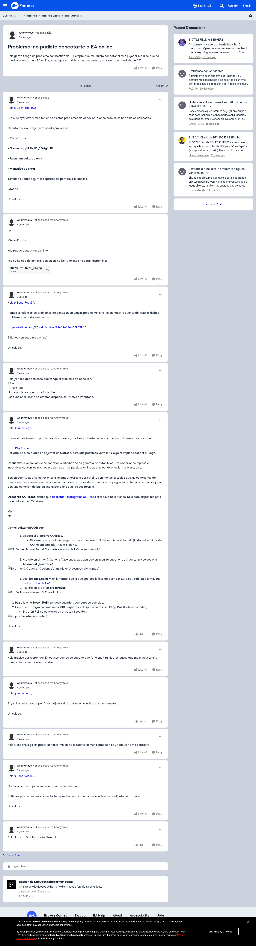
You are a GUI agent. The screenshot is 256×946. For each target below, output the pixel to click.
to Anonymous (59, 220)
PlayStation (23, 448)
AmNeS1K (195, 57)
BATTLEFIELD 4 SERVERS (206, 40)
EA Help (99, 915)
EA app (80, 915)
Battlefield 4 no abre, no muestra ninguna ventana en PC (217, 171)
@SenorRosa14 (24, 303)
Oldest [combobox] (162, 86)
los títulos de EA (38, 583)
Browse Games (55, 915)
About (117, 915)
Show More (13, 855)
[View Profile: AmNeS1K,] (182, 42)
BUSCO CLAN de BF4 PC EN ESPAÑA (214, 137)
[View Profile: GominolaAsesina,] (182, 140)
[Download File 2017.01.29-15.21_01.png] (47, 270)
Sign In (247, 5)
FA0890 (193, 88)
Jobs (161, 915)
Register (233, 5)
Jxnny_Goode (197, 190)
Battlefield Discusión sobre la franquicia (61, 15)
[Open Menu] (250, 15)
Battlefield (31, 15)
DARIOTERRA (196, 123)
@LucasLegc (22, 428)
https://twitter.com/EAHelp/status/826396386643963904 (47, 327)
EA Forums (8, 15)
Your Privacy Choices (219, 931)
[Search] (221, 5)
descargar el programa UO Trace (74, 497)
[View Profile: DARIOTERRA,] (182, 105)
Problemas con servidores (206, 71)
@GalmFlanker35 (25, 108)
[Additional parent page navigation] (20, 15)
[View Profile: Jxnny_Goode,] (182, 171)
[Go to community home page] (22, 5)
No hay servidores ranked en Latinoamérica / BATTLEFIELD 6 (218, 104)
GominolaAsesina (199, 155)
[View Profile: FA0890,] (182, 74)
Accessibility (139, 915)
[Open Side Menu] (5, 5)
